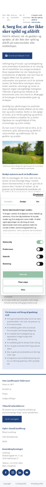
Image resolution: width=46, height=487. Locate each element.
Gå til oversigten (12, 419)
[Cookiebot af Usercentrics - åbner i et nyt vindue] (33, 195)
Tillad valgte (23, 282)
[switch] (40, 249)
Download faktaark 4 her (18, 56)
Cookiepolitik (21, 484)
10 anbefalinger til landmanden (26, 18)
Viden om (4, 16)
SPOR (4, 441)
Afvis (23, 290)
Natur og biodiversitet (15, 16)
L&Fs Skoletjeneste (10, 437)
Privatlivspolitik (37, 484)
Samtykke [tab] (8, 202)
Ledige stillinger (8, 398)
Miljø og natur (8, 17)
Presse (5, 394)
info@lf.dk (11, 466)
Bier (21, 15)
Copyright (7, 484)
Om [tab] (37, 202)
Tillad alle (23, 274)
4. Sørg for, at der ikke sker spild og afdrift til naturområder (36, 18)
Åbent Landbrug (9, 432)
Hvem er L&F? (8, 384)
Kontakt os (6, 389)
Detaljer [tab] (23, 202)
